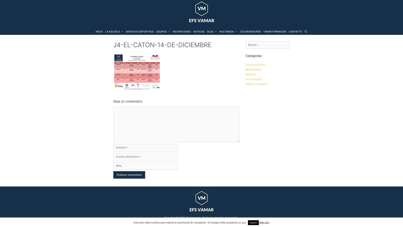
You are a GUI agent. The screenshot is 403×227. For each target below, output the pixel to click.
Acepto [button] (253, 222)
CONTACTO (295, 31)
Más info (264, 222)
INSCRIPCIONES (182, 31)
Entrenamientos (255, 64)
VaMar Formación (257, 84)
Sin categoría (254, 79)
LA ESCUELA (112, 31)
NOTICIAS (199, 31)
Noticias (251, 74)
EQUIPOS (161, 31)
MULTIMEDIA (226, 31)
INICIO (99, 31)
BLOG (210, 31)
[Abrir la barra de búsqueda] (306, 32)
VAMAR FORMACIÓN (274, 31)
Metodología (253, 69)
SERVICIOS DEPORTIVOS (140, 31)
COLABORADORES (250, 31)
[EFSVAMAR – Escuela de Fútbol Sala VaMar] (201, 12)
